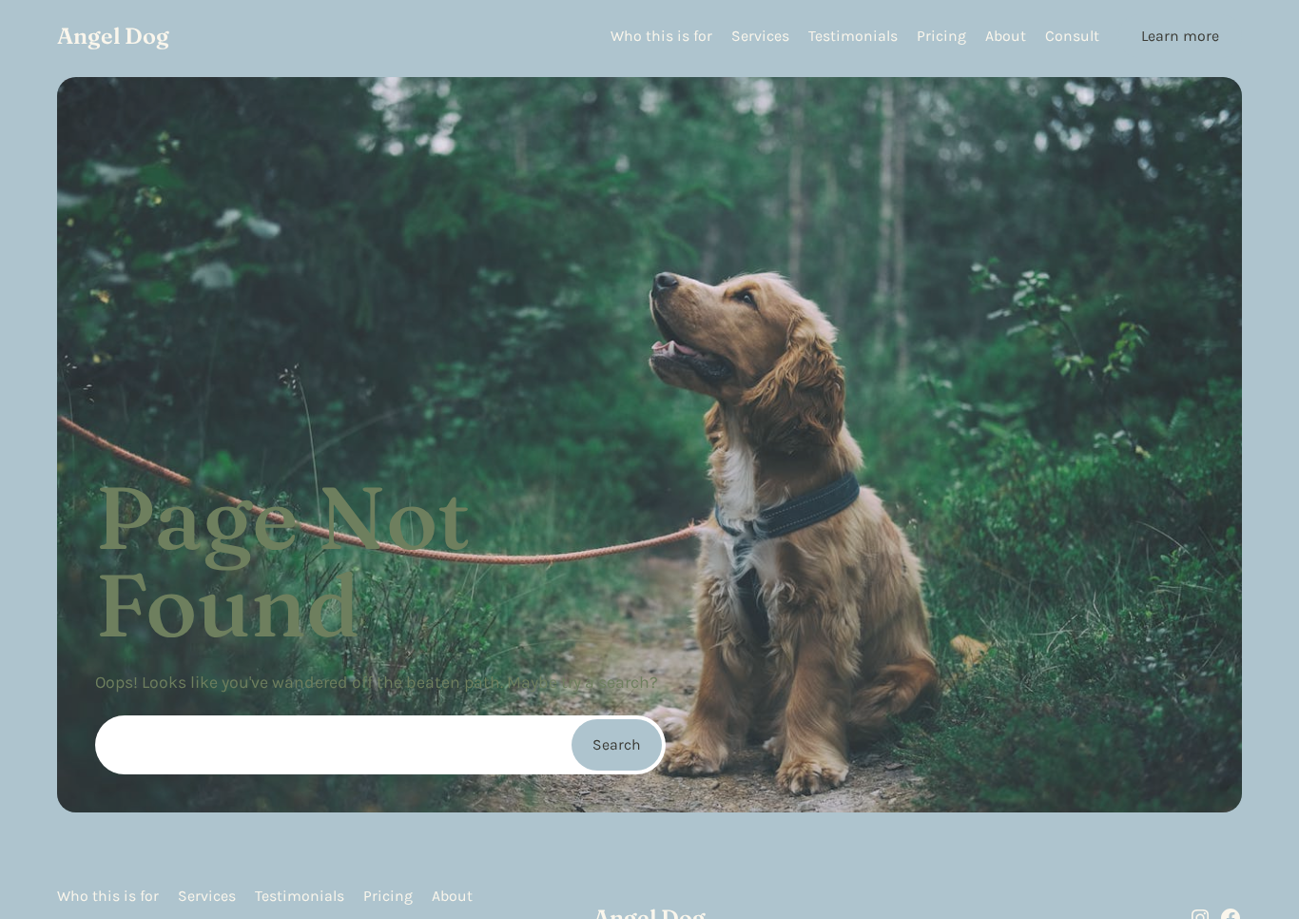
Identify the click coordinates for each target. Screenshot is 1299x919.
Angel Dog (113, 35)
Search (616, 744)
